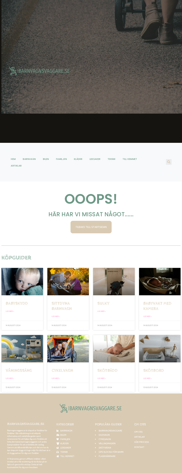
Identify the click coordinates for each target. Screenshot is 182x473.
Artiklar (16, 165)
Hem (13, 159)
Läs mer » (10, 311)
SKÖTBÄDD (107, 370)
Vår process (141, 442)
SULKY (103, 303)
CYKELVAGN (62, 370)
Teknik (111, 159)
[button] (169, 162)
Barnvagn (29, 159)
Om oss (138, 431)
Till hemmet (130, 159)
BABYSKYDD (17, 303)
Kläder (78, 159)
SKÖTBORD (153, 370)
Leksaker (95, 159)
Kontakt (139, 447)
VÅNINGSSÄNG (19, 370)
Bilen (46, 159)
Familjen (61, 159)
